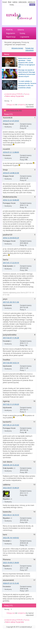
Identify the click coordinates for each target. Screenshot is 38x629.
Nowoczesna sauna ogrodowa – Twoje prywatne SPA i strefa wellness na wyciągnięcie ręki (26, 62)
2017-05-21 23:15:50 (11, 425)
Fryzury (26, 94)
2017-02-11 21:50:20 (11, 404)
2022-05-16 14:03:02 (11, 538)
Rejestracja (10, 37)
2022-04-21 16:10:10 (11, 515)
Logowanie (24, 37)
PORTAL (9, 29)
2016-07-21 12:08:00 (11, 152)
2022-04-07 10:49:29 (11, 488)
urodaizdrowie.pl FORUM (13, 94)
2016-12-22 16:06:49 (11, 200)
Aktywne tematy (17, 48)
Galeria (14, 2)
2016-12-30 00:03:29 (11, 238)
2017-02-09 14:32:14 (11, 363)
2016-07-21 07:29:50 (11, 121)
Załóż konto (22, 2)
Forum (4, 2)
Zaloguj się (31, 2)
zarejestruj (22, 104)
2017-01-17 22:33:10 (11, 263)
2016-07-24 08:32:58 (11, 173)
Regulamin (10, 33)
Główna (21, 29)
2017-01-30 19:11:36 (11, 302)
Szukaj (22, 33)
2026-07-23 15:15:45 (11, 583)
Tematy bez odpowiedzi (29, 49)
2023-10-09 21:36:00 (11, 562)
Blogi (9, 2)
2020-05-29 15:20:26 (11, 465)
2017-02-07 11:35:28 (11, 338)
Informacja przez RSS (14, 110)
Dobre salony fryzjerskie (14, 96)
